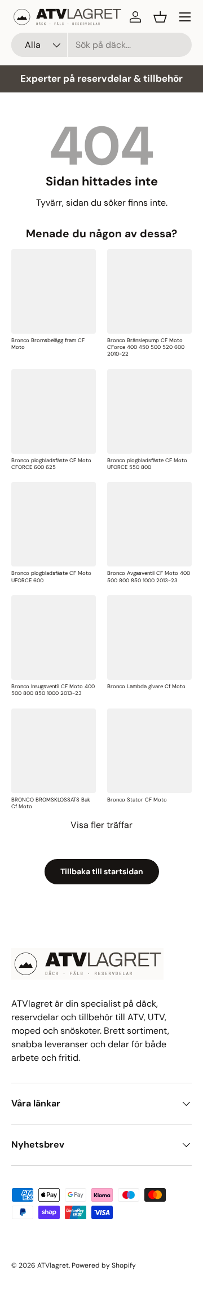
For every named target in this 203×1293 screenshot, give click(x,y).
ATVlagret (53, 1265)
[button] (160, 17)
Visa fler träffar (101, 825)
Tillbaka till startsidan (101, 871)
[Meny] (185, 17)
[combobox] (101, 45)
